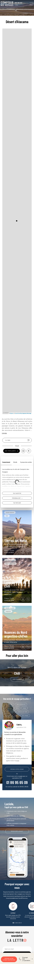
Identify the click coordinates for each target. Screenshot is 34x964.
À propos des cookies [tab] (26, 462)
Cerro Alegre (25, 715)
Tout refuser (17, 502)
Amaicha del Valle (22, 711)
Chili (17, 670)
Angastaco (7, 715)
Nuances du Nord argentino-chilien (15, 634)
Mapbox (12, 413)
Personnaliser (16, 498)
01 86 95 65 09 (17, 782)
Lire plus (4, 433)
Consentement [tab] (6, 462)
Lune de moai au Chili (15, 584)
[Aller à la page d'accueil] (7, 3)
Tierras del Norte (15, 540)
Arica (17, 708)
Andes (24, 708)
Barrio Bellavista (21, 704)
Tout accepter (17, 493)
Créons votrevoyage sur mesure (9, 959)
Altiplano (10, 704)
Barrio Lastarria (10, 711)
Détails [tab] (15, 462)
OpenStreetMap (18, 413)
